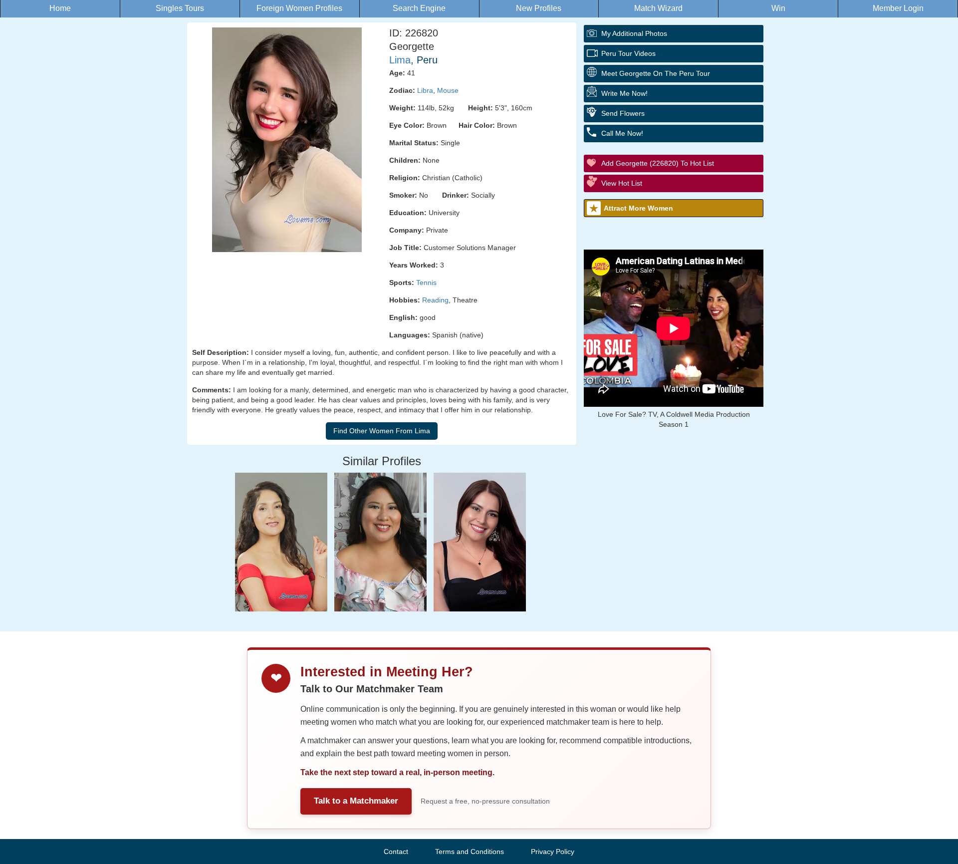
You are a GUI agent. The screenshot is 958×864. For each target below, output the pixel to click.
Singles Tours (180, 8)
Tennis (426, 283)
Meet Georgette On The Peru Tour (655, 73)
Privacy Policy (552, 852)
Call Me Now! (622, 133)
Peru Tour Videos (628, 53)
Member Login (898, 8)
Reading (435, 300)
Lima (400, 59)
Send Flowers (623, 113)
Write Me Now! (624, 93)
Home (60, 8)
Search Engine (419, 8)
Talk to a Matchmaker (356, 801)
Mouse (448, 90)
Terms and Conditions (469, 852)
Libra (425, 90)
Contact (396, 852)
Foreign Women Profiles (299, 8)
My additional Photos (634, 33)
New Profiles (538, 8)
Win (778, 8)
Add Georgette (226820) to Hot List (657, 163)
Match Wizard (658, 8)
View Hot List (621, 183)
